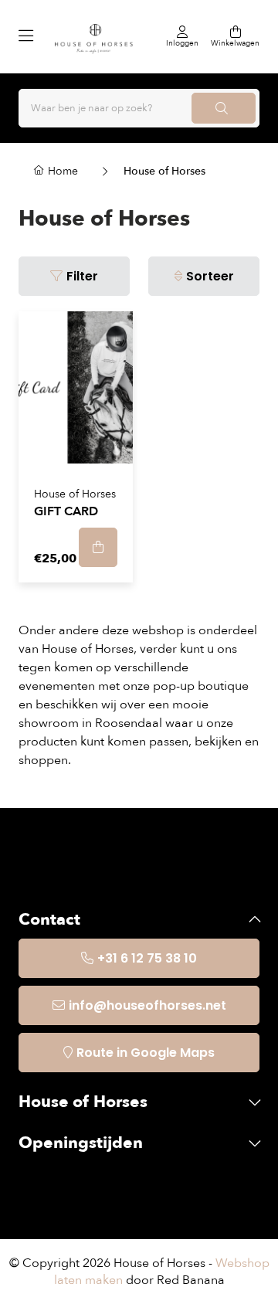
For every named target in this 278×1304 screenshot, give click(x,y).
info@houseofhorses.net (147, 1005)
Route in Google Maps (145, 1052)
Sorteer (210, 276)
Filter (82, 276)
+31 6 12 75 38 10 (147, 958)
